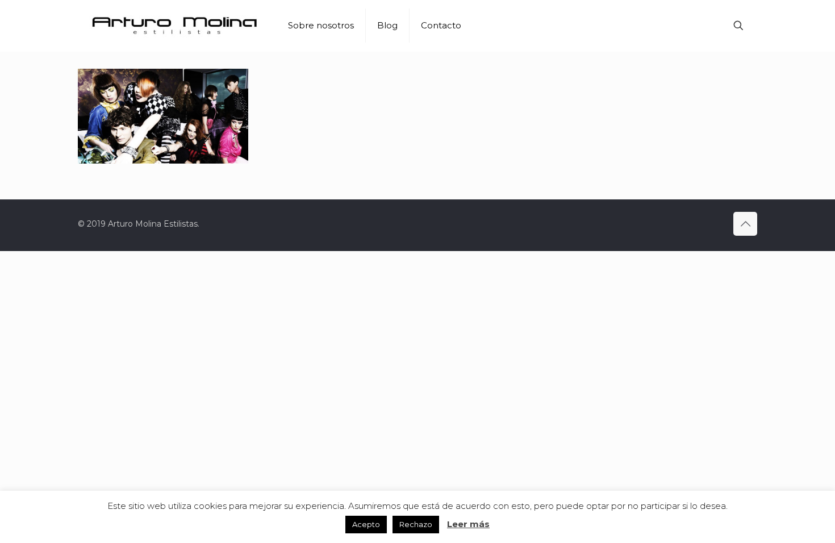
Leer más (468, 524)
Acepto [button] (366, 524)
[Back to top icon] (745, 224)
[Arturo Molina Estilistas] (174, 25)
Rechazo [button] (415, 524)
